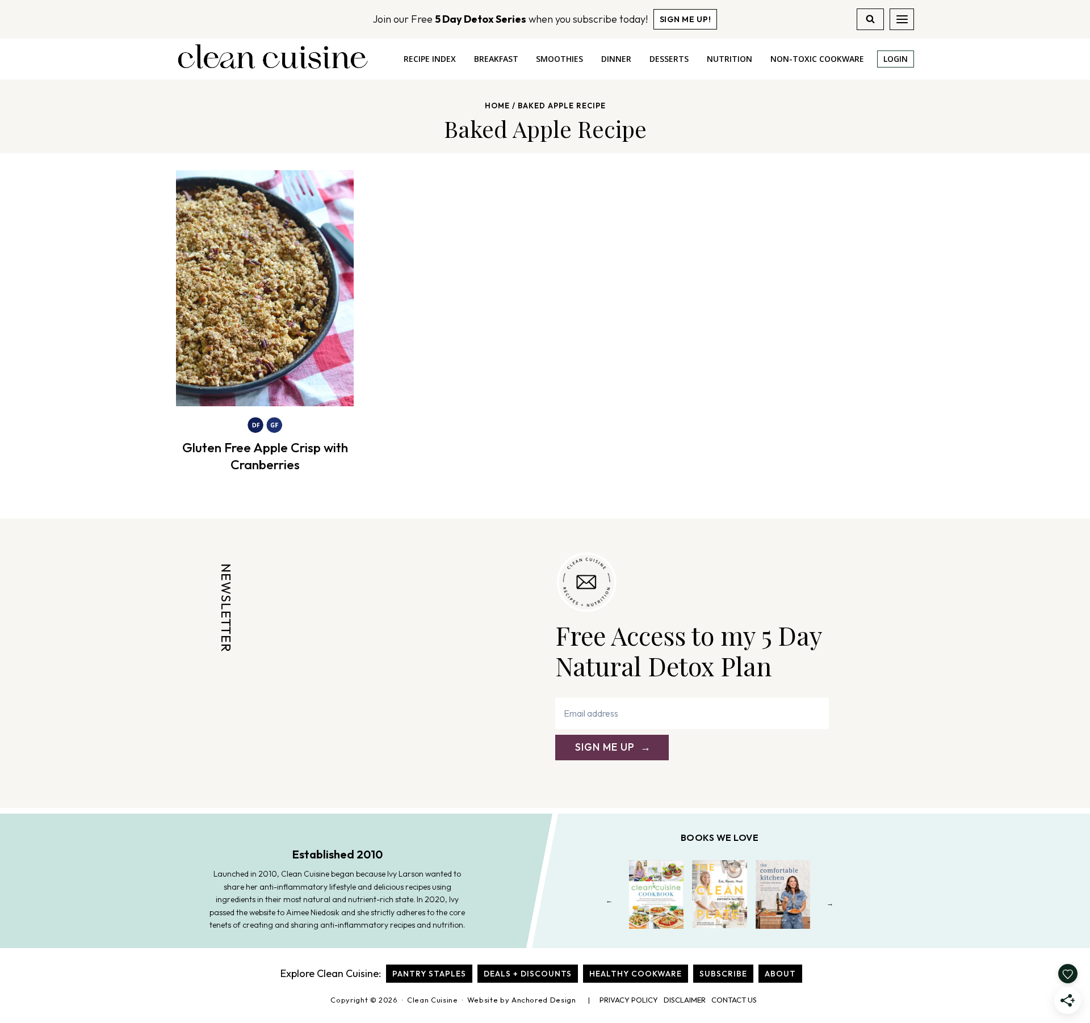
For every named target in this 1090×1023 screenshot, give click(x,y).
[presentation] (265, 288)
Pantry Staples (429, 974)
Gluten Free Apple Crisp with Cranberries (265, 456)
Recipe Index (430, 58)
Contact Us (734, 999)
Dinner (616, 58)
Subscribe (723, 974)
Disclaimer (685, 999)
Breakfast (496, 58)
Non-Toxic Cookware (817, 58)
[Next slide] (830, 903)
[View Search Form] (870, 19)
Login (895, 58)
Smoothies (559, 58)
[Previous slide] (609, 903)
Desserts (669, 58)
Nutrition (729, 58)
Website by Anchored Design (521, 999)
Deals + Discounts (528, 974)
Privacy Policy (629, 999)
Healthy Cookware (635, 974)
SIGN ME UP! (685, 19)
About (780, 974)
